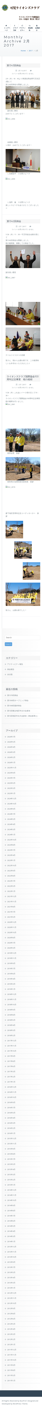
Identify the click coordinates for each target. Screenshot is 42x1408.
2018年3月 (11, 1030)
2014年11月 (11, 1195)
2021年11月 (11, 902)
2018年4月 (11, 1025)
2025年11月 (11, 768)
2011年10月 (11, 1360)
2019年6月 (11, 974)
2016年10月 (11, 1097)
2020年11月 (11, 927)
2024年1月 (11, 835)
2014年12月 (11, 1190)
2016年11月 (11, 1092)
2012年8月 (11, 1314)
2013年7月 (11, 1267)
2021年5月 (11, 917)
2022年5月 (11, 886)
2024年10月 (11, 804)
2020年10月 (11, 932)
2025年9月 (11, 773)
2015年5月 (11, 1164)
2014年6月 (11, 1221)
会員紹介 (37, 29)
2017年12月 (11, 1041)
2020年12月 (11, 922)
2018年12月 (11, 994)
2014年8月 (11, 1211)
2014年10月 (11, 1200)
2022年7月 (11, 881)
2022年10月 (11, 865)
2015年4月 (11, 1169)
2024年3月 (11, 829)
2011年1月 (11, 1381)
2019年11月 (11, 958)
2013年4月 (11, 1278)
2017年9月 (11, 1056)
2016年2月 (11, 1128)
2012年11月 (11, 1298)
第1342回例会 (14, 221)
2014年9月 (11, 1205)
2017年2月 (11, 1077)
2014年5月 (11, 1226)
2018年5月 (11, 1020)
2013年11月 (11, 1252)
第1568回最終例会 (14, 706)
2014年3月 (11, 1236)
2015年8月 (11, 1154)
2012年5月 (11, 1324)
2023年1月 (11, 860)
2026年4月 (11, 747)
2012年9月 (11, 1308)
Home (23, 51)
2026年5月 (11, 742)
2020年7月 (11, 943)
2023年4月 (11, 855)
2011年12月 (11, 1350)
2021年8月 (11, 907)
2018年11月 (11, 999)
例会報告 (30, 29)
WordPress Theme (20, 1404)
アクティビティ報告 (15, 664)
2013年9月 (11, 1262)
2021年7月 (11, 912)
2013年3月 (11, 1283)
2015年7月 (11, 1159)
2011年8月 (11, 1370)
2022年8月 (11, 876)
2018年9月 (11, 1010)
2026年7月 (11, 737)
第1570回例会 (12, 695)
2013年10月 (11, 1257)
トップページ (6, 29)
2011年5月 (11, 1375)
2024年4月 (11, 824)
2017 (30, 51)
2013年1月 (11, 1288)
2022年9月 (11, 871)
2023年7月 (11, 850)
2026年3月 (11, 752)
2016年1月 (11, 1133)
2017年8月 (11, 1061)
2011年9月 (11, 1365)
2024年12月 (11, 799)
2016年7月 (11, 1108)
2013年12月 (11, 1247)
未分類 (9, 674)
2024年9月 (11, 809)
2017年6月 (11, 1066)
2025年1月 (11, 793)
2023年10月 (11, 840)
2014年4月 (11, 1231)
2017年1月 (11, 1082)
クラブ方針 (15, 29)
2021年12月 (11, 896)
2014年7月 (11, 1216)
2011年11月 (11, 1355)
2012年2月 (11, 1339)
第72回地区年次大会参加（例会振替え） (23, 716)
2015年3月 (11, 1175)
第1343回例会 (14, 65)
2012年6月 (11, 1319)
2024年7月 (11, 814)
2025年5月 (11, 783)
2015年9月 (11, 1149)
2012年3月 (11, 1334)
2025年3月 (11, 788)
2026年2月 (11, 757)
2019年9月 (11, 963)
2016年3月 (11, 1123)
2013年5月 (11, 1272)
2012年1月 (11, 1344)
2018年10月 (11, 1005)
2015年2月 (11, 1180)
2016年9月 (11, 1102)
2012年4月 (11, 1329)
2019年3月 (11, 984)
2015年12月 (11, 1138)
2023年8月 (11, 845)
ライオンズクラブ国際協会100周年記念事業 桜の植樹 (23, 378)
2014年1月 (11, 1241)
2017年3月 (11, 1072)
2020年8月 (11, 938)
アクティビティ (22, 29)
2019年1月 (11, 989)
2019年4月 (11, 979)
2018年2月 (11, 1035)
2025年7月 (11, 778)
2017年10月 (11, 1051)
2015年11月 (11, 1144)
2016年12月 (11, 1087)
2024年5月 (11, 819)
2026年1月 (11, 762)
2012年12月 (11, 1293)
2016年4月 (11, 1118)
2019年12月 (11, 953)
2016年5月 (11, 1113)
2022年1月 (11, 891)
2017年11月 (11, 1046)
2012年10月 (11, 1303)
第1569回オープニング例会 (17, 700)
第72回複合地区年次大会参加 (18, 711)
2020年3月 (11, 948)
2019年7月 (11, 969)
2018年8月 (11, 1015)
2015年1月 (11, 1185)
